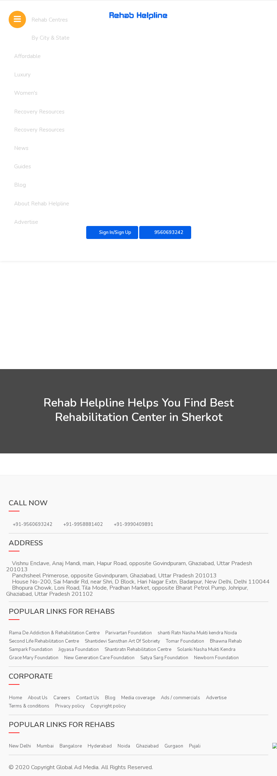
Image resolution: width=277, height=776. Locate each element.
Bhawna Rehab (226, 641)
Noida (124, 746)
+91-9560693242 (32, 524)
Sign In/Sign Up (115, 232)
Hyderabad (100, 746)
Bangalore (71, 746)
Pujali (195, 746)
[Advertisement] (138, 315)
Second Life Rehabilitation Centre (44, 641)
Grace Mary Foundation (33, 658)
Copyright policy (108, 706)
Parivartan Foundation (128, 633)
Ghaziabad (147, 746)
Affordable (27, 56)
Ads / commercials (180, 698)
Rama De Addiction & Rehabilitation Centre (54, 633)
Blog (20, 185)
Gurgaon (173, 746)
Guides (22, 166)
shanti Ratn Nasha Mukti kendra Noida (197, 633)
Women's (26, 93)
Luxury (22, 74)
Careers (61, 698)
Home (15, 698)
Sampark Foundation (31, 649)
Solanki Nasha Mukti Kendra (206, 649)
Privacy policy (70, 706)
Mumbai (45, 746)
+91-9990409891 (133, 524)
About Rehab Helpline (41, 203)
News (21, 148)
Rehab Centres (49, 19)
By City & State (50, 37)
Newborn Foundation (216, 658)
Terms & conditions (29, 706)
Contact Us (87, 698)
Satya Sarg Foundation (164, 658)
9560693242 (168, 232)
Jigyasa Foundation (78, 649)
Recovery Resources (39, 111)
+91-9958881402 (83, 524)
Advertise (216, 698)
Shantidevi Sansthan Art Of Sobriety (122, 641)
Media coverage (138, 698)
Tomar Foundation (185, 641)
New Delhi (20, 746)
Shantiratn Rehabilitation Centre (138, 649)
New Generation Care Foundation (99, 658)
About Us (38, 698)
